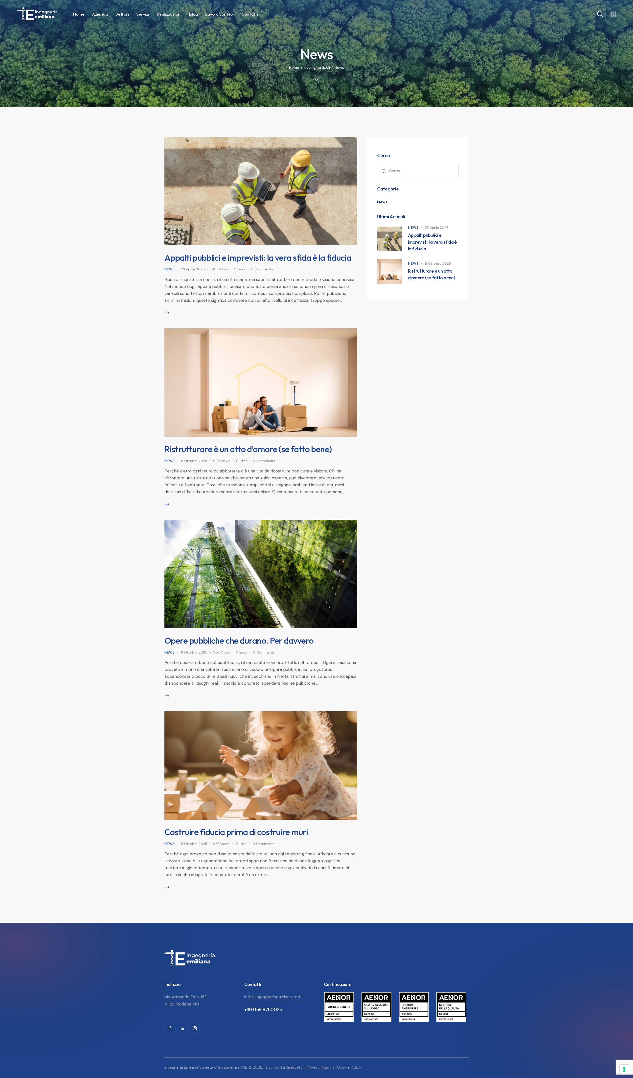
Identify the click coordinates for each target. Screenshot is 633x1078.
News (169, 269)
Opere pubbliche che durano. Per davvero (239, 640)
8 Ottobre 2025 (194, 461)
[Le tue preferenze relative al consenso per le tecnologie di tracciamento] (624, 1069)
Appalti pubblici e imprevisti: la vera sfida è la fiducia (257, 257)
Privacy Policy (319, 1067)
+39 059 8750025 (263, 1010)
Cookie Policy (349, 1067)
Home (294, 67)
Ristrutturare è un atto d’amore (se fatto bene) (248, 449)
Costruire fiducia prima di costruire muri (236, 831)
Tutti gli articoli (317, 67)
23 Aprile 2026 (193, 269)
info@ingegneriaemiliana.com (272, 997)
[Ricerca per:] (418, 170)
